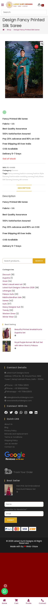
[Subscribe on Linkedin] (36, 418)
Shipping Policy (11, 446)
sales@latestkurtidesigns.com (20, 403)
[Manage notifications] (5, 586)
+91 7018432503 (25, 397)
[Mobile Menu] (2, 5)
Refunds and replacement (16, 439)
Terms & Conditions (13, 443)
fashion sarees (26, 179)
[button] (42, 44)
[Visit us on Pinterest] (16, 418)
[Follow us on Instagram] (26, 418)
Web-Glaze (32, 552)
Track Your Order (23, 478)
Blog (6, 433)
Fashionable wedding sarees (21, 182)
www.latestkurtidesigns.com (19, 406)
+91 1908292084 (21, 394)
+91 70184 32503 (21, 391)
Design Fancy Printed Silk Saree (27, 29)
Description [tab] (24, 194)
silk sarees (23, 185)
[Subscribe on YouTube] (31, 418)
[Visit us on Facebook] (6, 418)
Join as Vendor (11, 449)
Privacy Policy (10, 436)
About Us (8, 430)
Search (39, 267)
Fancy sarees (13, 179)
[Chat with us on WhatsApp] (21, 418)
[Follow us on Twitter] (11, 418)
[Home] (3, 29)
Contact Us (9, 452)
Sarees (15, 176)
